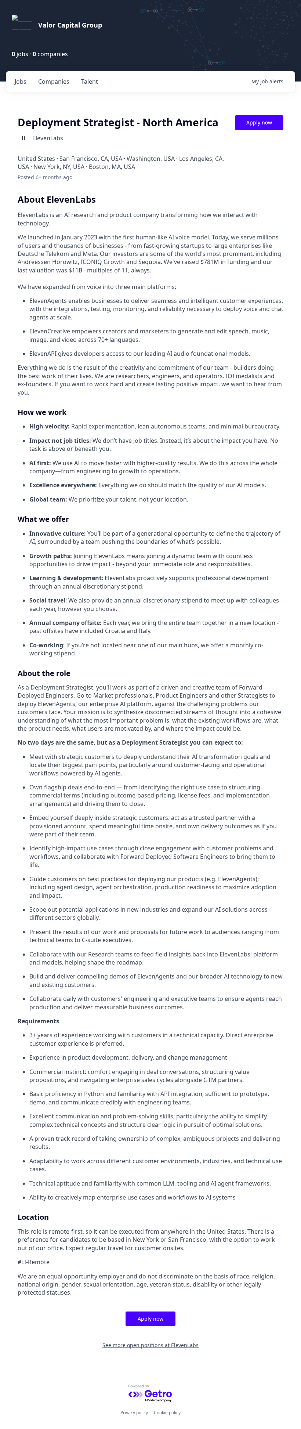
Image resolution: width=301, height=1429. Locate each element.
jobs (20, 81)
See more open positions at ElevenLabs (150, 1345)
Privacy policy (134, 1413)
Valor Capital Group (70, 25)
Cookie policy (167, 1413)
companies (53, 81)
